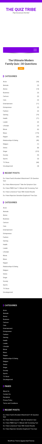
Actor (5, 82)
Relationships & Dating (10, 140)
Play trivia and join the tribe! (21, 13)
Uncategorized (8, 166)
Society (5, 155)
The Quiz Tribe (21, 9)
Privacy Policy (7, 400)
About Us (6, 391)
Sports (5, 159)
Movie (5, 129)
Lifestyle (6, 126)
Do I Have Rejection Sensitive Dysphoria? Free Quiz (20, 195)
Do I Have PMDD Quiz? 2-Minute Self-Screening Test (20, 188)
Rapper (5, 137)
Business (6, 93)
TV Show (6, 162)
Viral (22, 441)
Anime (5, 89)
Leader (5, 122)
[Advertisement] (21, 33)
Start (21, 68)
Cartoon (6, 96)
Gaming (5, 115)
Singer (5, 151)
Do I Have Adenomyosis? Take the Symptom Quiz (19, 184)
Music (5, 133)
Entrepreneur (7, 107)
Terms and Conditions (10, 403)
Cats (4, 100)
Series (5, 148)
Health (5, 118)
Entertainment (7, 104)
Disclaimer (6, 397)
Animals (5, 85)
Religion (5, 144)
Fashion (5, 111)
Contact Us (7, 394)
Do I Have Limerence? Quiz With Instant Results (19, 192)
